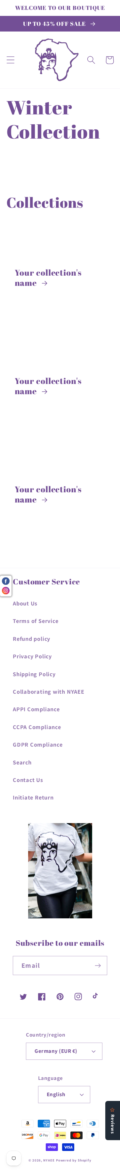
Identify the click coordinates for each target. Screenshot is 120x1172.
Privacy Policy (32, 656)
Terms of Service (35, 621)
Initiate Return (33, 797)
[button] (10, 60)
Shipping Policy (34, 674)
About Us (25, 603)
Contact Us (28, 780)
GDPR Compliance (38, 744)
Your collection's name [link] (48, 277)
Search (22, 762)
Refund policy (31, 638)
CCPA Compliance (37, 727)
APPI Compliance (36, 709)
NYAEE (49, 1160)
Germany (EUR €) (56, 1050)
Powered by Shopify (74, 1160)
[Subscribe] (98, 965)
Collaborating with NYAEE (48, 691)
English (56, 1094)
